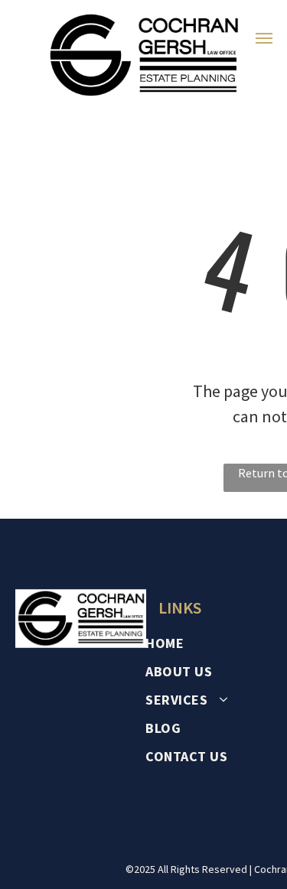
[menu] (264, 38)
